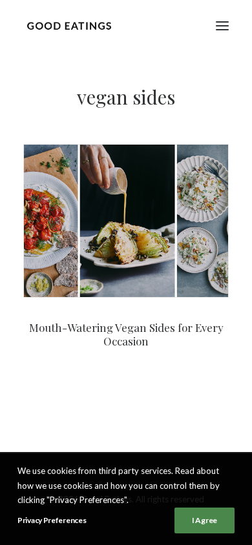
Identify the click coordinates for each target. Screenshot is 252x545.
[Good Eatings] (68, 25)
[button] (222, 25)
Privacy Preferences (51, 520)
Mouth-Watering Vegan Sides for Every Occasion (126, 333)
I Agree (204, 520)
